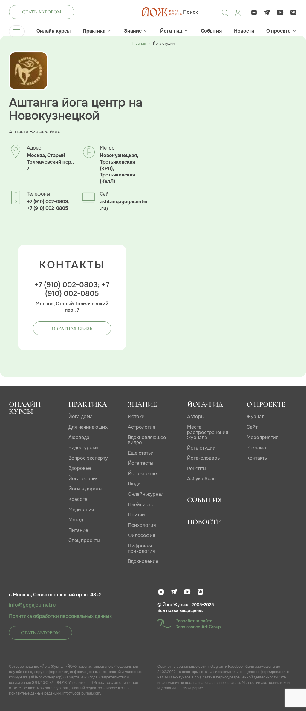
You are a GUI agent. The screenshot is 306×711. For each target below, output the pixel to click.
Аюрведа (78, 437)
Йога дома (80, 416)
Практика (94, 31)
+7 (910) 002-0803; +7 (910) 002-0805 (48, 205)
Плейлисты (141, 504)
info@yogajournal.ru (32, 605)
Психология (142, 525)
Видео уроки (83, 447)
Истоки (136, 416)
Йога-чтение (142, 473)
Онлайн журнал (146, 494)
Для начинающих (88, 427)
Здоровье (79, 468)
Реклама (256, 447)
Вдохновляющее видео (147, 440)
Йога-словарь (203, 458)
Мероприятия (263, 437)
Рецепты (196, 468)
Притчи (136, 515)
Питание (78, 530)
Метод (75, 520)
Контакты (257, 458)
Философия (141, 535)
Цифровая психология (141, 548)
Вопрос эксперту (88, 458)
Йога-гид (171, 31)
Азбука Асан (201, 478)
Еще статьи (141, 453)
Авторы (195, 416)
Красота (78, 499)
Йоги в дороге (85, 489)
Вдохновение (143, 561)
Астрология (141, 427)
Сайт (252, 427)
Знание (133, 31)
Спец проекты (84, 540)
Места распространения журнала (207, 432)
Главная (139, 43)
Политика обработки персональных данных (60, 616)
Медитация (81, 510)
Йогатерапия (83, 478)
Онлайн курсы (53, 31)
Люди (134, 484)
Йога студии (201, 448)
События (211, 31)
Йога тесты (140, 463)
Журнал (255, 416)
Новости (244, 31)
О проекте (278, 31)
